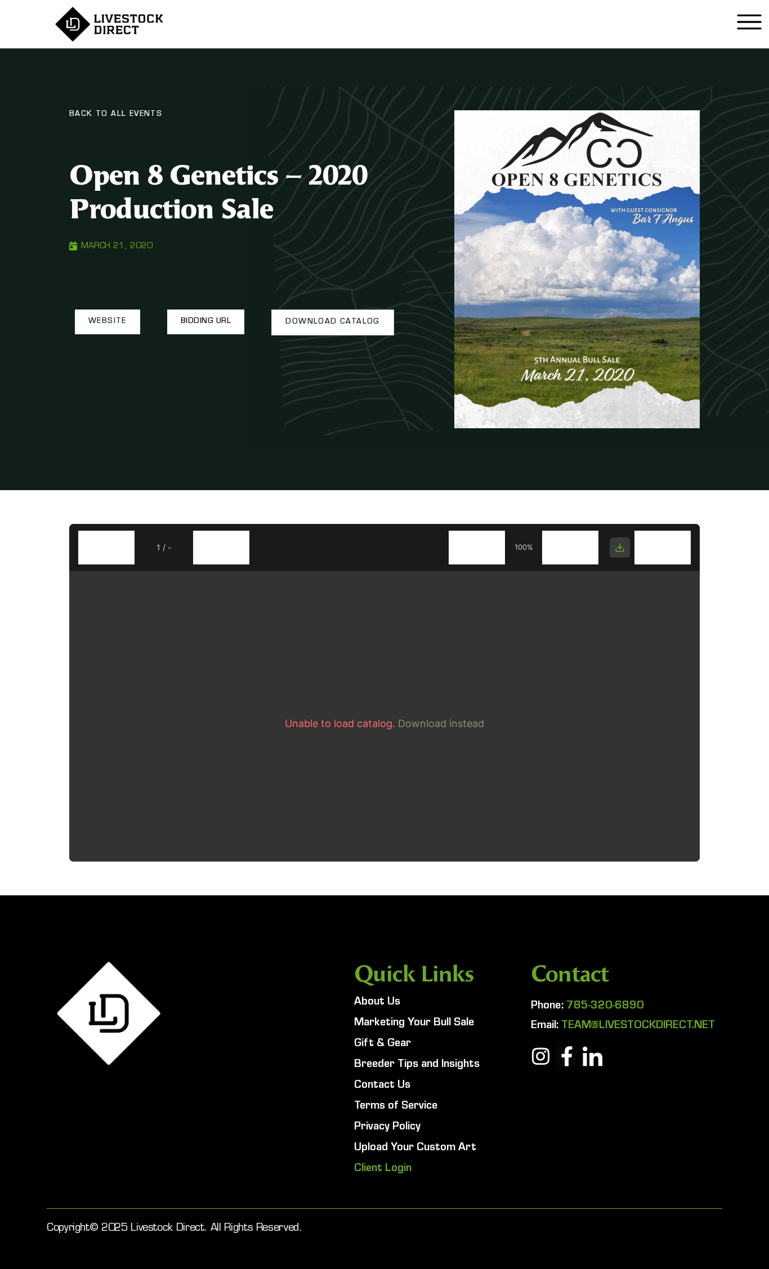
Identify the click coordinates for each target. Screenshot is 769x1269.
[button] (107, 322)
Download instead (441, 723)
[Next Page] (221, 547)
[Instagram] (541, 1056)
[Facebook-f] (566, 1056)
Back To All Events (115, 115)
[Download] (620, 547)
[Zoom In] (570, 547)
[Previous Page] (106, 547)
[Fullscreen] (662, 547)
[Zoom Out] (477, 547)
